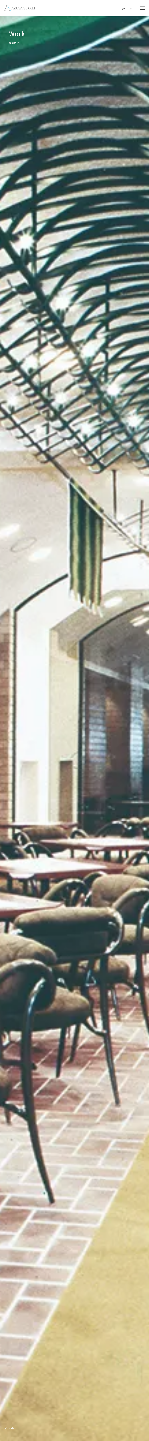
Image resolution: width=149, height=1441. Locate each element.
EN (131, 8)
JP (123, 8)
